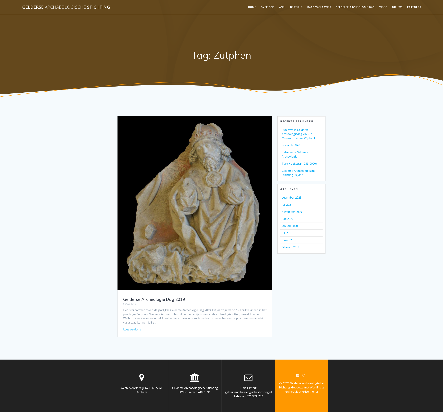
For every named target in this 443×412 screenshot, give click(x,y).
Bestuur (296, 7)
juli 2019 (287, 233)
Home (252, 7)
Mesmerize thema (306, 391)
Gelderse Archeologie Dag (355, 7)
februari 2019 (290, 247)
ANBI (282, 7)
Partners (414, 7)
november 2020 (292, 212)
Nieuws (397, 7)
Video (383, 7)
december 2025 (291, 197)
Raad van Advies (319, 7)
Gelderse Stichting (66, 7)
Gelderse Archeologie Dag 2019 (154, 299)
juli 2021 (287, 205)
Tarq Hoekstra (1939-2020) (299, 163)
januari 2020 (290, 226)
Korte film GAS (291, 145)
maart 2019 (289, 240)
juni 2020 (287, 219)
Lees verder (130, 329)
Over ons (267, 7)
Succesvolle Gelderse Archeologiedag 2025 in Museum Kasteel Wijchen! (298, 134)
